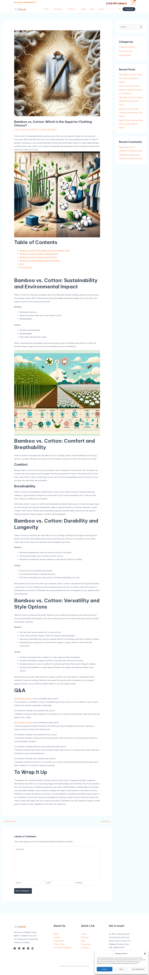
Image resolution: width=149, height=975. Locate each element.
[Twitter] (28, 948)
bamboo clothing (25, 722)
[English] (110, 3)
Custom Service (125, 51)
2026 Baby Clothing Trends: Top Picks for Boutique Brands (130, 78)
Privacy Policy (59, 944)
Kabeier (122, 147)
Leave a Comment (21, 129)
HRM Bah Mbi (124, 155)
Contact (57, 937)
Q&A (22, 264)
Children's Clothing (39, 129)
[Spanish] (125, 3)
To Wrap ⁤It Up (26, 267)
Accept (104, 969)
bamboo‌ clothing (25, 698)
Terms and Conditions (63, 947)
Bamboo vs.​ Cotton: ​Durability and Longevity (38, 257)
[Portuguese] (120, 3)
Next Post (106, 821)
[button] (145, 954)
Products (85, 937)
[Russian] (123, 3)
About (56, 934)
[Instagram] (24, 948)
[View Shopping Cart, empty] (133, 2)
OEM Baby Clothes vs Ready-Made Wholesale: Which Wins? (131, 101)
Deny (121, 969)
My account (86, 944)
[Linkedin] (19, 948)
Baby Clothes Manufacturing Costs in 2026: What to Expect (131, 124)
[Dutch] (107, 3)
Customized (58, 941)
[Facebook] (15, 948)
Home (83, 934)
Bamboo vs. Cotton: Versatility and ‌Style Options (40, 260)
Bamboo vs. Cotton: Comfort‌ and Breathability (39, 254)
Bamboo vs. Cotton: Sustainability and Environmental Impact (45, 250)
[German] (115, 3)
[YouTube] (33, 948)
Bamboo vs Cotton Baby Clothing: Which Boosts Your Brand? (131, 112)
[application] (62, 9)
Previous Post (9, 821)
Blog (83, 941)
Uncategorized (125, 55)
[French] (112, 3)
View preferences (138, 969)
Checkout (85, 947)
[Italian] (117, 3)
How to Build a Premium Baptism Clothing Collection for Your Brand (130, 90)
